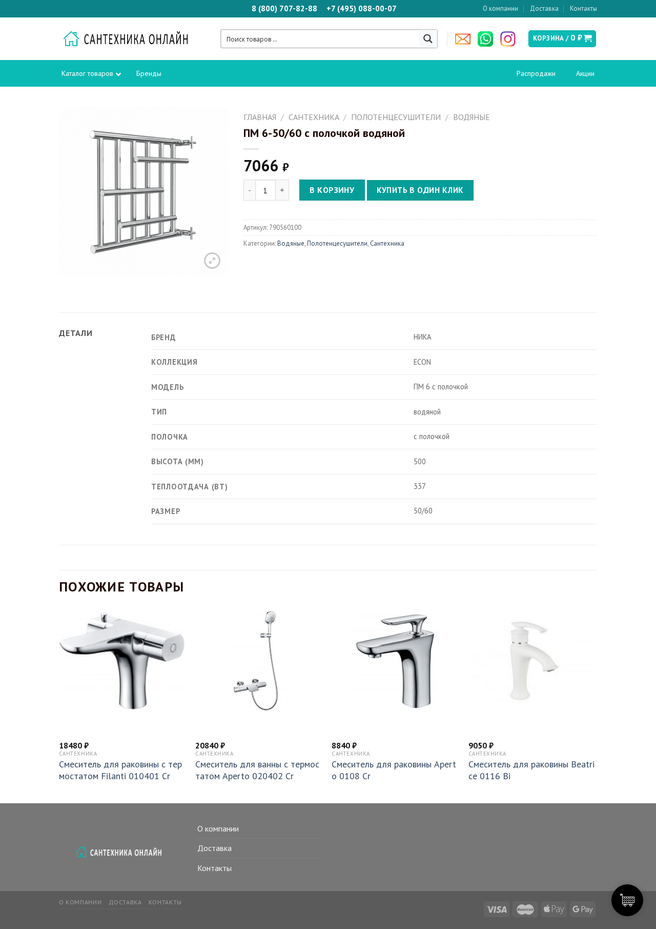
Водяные (471, 117)
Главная (259, 117)
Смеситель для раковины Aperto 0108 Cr (394, 770)
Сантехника (314, 117)
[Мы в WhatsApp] (488, 39)
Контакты (583, 8)
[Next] (594, 705)
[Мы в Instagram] (510, 39)
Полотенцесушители (396, 117)
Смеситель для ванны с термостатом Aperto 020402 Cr (257, 770)
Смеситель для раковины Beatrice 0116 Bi (531, 770)
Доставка (544, 8)
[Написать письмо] (465, 39)
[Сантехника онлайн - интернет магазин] (131, 39)
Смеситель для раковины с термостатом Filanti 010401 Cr (120, 770)
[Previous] (59, 705)
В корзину (332, 190)
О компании (500, 8)
